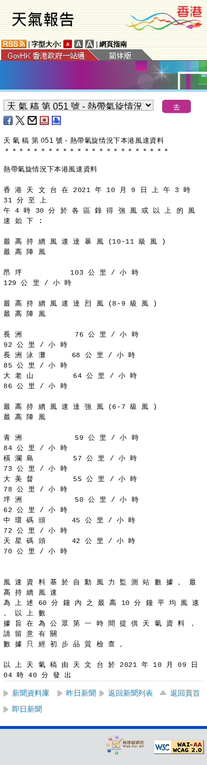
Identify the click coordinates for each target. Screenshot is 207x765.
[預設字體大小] (67, 44)
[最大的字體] (89, 44)
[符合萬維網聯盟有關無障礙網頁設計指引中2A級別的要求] (179, 747)
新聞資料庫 (30, 693)
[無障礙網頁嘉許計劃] (125, 745)
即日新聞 (27, 709)
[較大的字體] (78, 44)
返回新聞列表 (130, 693)
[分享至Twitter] (21, 120)
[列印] (57, 120)
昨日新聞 (81, 693)
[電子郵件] (33, 120)
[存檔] (45, 120)
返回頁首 (185, 693)
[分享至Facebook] (8, 120)
